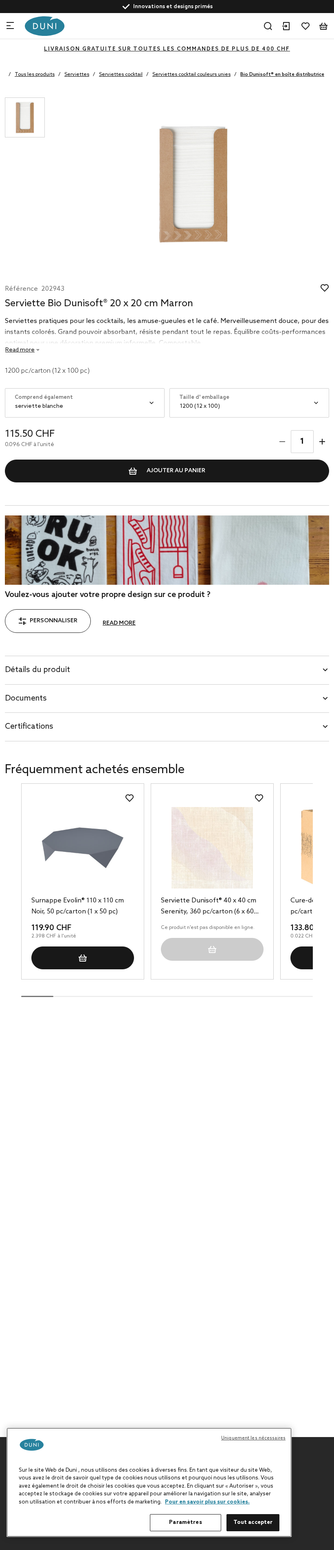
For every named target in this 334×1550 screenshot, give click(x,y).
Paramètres (185, 1522)
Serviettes (76, 74)
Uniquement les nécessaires (253, 1438)
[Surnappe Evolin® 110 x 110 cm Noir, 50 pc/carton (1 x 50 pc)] (82, 848)
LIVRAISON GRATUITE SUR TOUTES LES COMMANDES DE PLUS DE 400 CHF (167, 49)
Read (20, 350)
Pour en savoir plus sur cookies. (207, 1502)
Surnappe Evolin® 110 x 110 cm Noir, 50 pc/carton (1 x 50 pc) (77, 906)
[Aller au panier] (323, 26)
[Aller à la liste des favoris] (305, 26)
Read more (119, 623)
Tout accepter (253, 1522)
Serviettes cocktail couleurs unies (191, 74)
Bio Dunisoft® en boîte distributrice (282, 74)
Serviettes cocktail (121, 74)
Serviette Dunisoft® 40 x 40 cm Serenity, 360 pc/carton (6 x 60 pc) (208, 907)
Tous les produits (35, 74)
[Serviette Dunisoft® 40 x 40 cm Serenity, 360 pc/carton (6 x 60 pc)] (212, 848)
